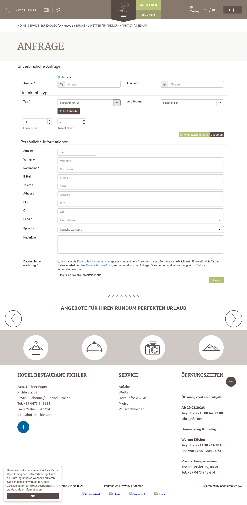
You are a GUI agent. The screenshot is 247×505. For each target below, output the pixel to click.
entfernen (217, 134)
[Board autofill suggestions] (220, 102)
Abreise (132, 83)
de (230, 10)
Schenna (211, 347)
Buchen (82, 25)
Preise (124, 403)
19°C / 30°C (210, 10)
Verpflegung (135, 101)
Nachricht (29, 237)
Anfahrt (125, 386)
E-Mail (28, 176)
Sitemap (141, 25)
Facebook (23, 427)
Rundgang (49, 25)
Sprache (28, 228)
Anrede (29, 150)
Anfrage (66, 25)
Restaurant (94, 347)
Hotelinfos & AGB (132, 398)
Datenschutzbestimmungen (94, 261)
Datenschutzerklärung (99, 265)
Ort (25, 210)
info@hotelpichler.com (35, 414)
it (236, 10)
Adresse (28, 193)
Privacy (127, 25)
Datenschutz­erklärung (32, 263)
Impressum (111, 25)
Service (33, 25)
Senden (216, 280)
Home (21, 25)
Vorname (29, 159)
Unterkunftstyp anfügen (194, 134)
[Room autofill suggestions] (117, 102)
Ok (33, 496)
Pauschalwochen (131, 409)
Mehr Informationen (30, 489)
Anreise (29, 83)
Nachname (31, 168)
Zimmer (35, 347)
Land (27, 219)
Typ (26, 101)
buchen (148, 15)
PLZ (26, 202)
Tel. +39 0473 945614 (33, 403)
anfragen (148, 5)
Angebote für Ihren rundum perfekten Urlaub (123, 308)
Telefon (28, 185)
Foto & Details (68, 111)
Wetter (95, 25)
